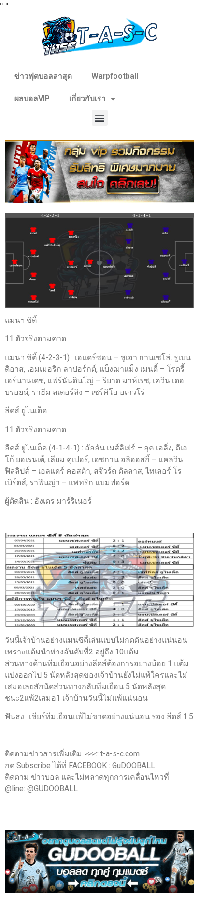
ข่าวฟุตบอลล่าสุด (43, 76)
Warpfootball (114, 76)
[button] (100, 118)
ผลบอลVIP (32, 98)
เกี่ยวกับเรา (87, 98)
